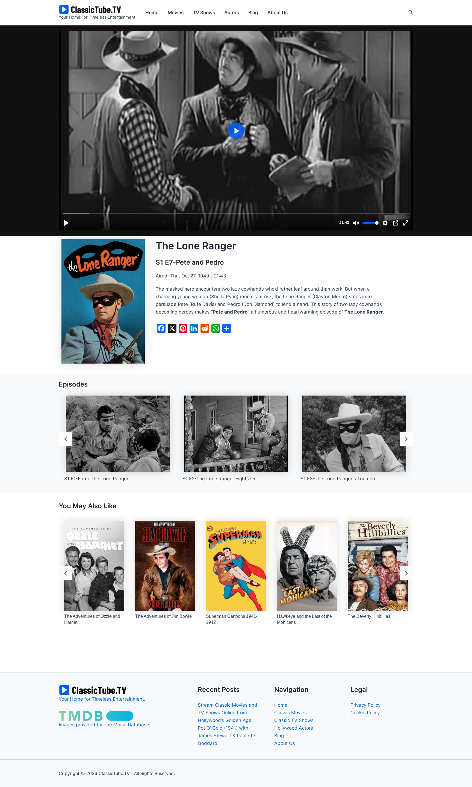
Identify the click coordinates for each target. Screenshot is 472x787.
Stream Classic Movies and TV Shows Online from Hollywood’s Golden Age (227, 712)
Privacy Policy (365, 705)
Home (151, 12)
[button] (410, 12)
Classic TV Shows (294, 720)
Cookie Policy (365, 712)
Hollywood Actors (293, 728)
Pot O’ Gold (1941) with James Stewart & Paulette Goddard (226, 735)
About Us (277, 12)
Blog (253, 12)
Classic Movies (290, 712)
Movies (176, 12)
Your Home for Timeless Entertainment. (102, 699)
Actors (231, 12)
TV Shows (204, 12)
